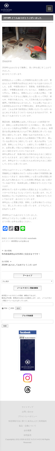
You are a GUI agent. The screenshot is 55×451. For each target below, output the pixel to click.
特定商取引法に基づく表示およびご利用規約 (28, 421)
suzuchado (32, 238)
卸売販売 (27, 435)
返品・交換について (27, 426)
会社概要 (27, 430)
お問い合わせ (27, 412)
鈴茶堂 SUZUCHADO (33, 439)
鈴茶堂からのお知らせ (20, 241)
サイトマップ (27, 407)
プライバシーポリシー (27, 416)
